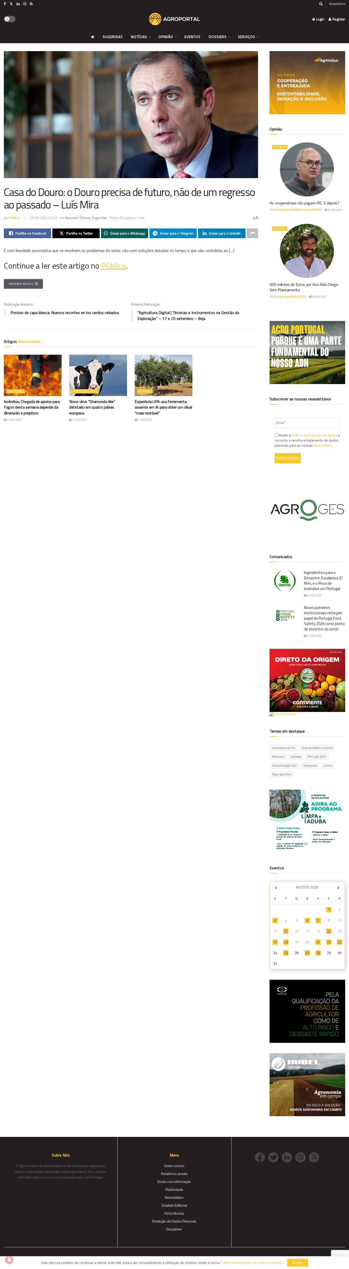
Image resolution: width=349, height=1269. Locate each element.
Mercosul (278, 757)
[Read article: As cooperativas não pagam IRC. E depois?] (307, 169)
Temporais (310, 766)
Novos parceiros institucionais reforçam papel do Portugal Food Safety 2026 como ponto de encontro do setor (324, 618)
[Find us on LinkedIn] (18, 4)
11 (286, 931)
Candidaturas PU (283, 748)
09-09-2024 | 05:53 (43, 217)
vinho (328, 766)
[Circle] (288, 1156)
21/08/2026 (13, 420)
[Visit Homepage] (174, 19)
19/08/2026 (314, 636)
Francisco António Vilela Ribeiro (298, 210)
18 (286, 942)
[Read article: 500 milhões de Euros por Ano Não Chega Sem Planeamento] (307, 251)
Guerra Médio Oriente (317, 748)
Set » (338, 887)
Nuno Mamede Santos (290, 297)
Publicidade (174, 1189)
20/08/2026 (314, 595)
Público (15, 217)
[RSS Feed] (315, 1156)
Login (319, 19)
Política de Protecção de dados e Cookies (251, 1262)
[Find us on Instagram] (24, 4)
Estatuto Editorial (174, 1205)
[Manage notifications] (9, 1260)
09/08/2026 (319, 297)
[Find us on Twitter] (11, 4)
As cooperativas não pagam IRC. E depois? (305, 203)
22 (329, 942)
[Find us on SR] (31, 4)
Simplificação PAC (284, 766)
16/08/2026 (334, 210)
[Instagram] (302, 1156)
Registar (338, 19)
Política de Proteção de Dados (314, 435)
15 (329, 931)
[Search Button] (321, 4)
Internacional (85, 391)
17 (275, 942)
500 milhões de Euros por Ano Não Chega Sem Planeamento (304, 287)
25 (286, 952)
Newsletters (337, 3)
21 (318, 942)
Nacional (71, 217)
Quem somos (174, 1165)
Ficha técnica (174, 1213)
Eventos (192, 36)
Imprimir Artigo (20, 284)
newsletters (322, 445)
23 (339, 942)
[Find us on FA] (5, 4)
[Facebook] (261, 1156)
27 (307, 952)
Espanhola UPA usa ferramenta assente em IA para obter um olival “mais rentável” (163, 407)
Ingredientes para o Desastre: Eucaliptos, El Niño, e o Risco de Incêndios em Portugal (323, 581)
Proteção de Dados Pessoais (174, 1221)
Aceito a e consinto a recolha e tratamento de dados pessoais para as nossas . (307, 440)
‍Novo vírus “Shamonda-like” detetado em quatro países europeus (92, 407)
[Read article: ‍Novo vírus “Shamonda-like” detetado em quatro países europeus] (98, 375)
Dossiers (218, 36)
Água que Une (281, 774)
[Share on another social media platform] (252, 233)
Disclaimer (174, 1229)
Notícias (139, 36)
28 (318, 952)
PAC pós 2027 (317, 757)
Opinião (165, 36)
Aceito (297, 1262)
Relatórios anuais (174, 1173)
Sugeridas (113, 36)
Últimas (84, 217)
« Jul (276, 887)
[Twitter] (275, 1156)
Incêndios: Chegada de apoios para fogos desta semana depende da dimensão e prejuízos (32, 407)
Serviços (246, 36)
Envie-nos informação (174, 1181)
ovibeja (296, 757)
